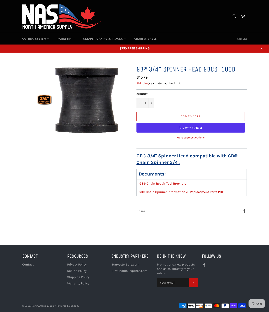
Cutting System (34, 38)
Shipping (142, 83)
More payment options (191, 137)
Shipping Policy (78, 277)
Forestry (65, 38)
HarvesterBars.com (125, 264)
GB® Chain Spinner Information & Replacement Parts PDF (181, 192)
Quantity (141, 94)
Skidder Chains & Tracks (103, 38)
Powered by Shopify (68, 305)
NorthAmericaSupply (44, 305)
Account (242, 38)
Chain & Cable (146, 38)
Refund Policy (76, 271)
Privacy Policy (76, 264)
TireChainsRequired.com (129, 271)
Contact (28, 264)
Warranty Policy (78, 283)
